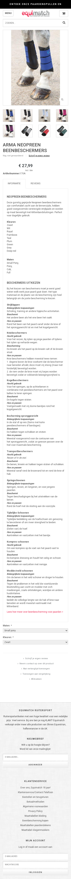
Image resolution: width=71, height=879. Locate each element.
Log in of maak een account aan (35, 847)
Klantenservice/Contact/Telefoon (35, 792)
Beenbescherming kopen (35, 820)
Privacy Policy (35, 811)
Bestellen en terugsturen (35, 797)
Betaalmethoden (35, 801)
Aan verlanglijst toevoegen (36, 668)
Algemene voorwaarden (35, 806)
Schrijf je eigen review (39, 155)
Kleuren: (8, 637)
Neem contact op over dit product (37, 663)
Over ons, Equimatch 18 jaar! (35, 787)
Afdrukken (36, 679)
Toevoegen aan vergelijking (36, 674)
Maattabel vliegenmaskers (35, 830)
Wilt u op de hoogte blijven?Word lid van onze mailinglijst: (35, 747)
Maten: (7, 625)
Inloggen (35, 872)
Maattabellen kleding (35, 816)
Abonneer (35, 765)
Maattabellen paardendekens (35, 825)
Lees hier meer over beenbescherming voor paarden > (35, 612)
